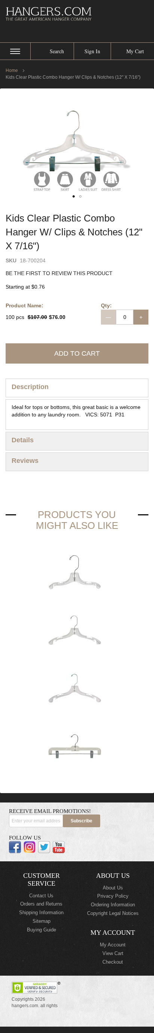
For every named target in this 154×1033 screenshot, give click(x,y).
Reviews (25, 460)
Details (23, 440)
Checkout (112, 962)
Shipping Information (41, 912)
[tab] (77, 388)
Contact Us (41, 895)
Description (30, 387)
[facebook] (15, 847)
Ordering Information (113, 904)
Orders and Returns (41, 904)
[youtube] (59, 847)
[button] (73, 196)
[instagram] (30, 847)
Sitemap (41, 921)
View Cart (112, 953)
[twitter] (44, 847)
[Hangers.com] (77, 13)
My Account (113, 945)
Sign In (92, 51)
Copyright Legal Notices (113, 913)
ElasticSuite (68, 1029)
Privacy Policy (113, 896)
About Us (113, 888)
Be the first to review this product (59, 273)
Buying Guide (41, 930)
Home (12, 70)
